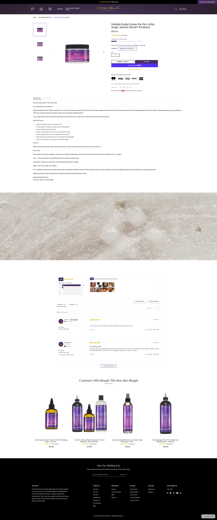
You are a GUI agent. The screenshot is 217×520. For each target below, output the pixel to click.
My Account (151, 489)
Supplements (96, 497)
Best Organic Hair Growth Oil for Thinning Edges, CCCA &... (51, 441)
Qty (112, 52)
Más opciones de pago (134, 69)
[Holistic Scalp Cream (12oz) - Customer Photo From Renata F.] (105, 284)
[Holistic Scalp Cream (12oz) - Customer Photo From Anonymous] (93, 284)
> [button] (108, 365)
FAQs (113, 494)
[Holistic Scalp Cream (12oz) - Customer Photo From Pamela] (93, 289)
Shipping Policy (134, 492)
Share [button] (93, 329)
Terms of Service (134, 500)
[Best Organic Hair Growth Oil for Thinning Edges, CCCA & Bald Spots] (51, 412)
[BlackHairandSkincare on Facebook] (167, 493)
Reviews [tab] (60, 304)
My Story (114, 497)
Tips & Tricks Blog (116, 492)
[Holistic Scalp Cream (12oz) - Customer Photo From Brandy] (99, 284)
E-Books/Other (97, 503)
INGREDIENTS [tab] (47, 98)
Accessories (96, 500)
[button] (103, 52)
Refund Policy (133, 489)
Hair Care (95, 492)
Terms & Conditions (135, 497)
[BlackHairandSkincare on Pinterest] (180, 493)
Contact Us (170, 489)
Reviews (114, 489)
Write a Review (154, 301)
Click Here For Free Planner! (207, 2)
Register (150, 492)
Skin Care (95, 494)
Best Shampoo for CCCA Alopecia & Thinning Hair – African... (166, 441)
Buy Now (146, 61)
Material (114, 48)
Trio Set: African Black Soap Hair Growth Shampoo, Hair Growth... (89, 441)
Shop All (95, 489)
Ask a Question (140, 301)
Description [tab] (37, 98)
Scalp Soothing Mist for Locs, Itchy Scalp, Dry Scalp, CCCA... (127, 441)
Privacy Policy (133, 494)
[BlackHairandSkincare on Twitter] (170, 493)
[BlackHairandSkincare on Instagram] (174, 493)
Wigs (94, 506)
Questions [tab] (72, 304)
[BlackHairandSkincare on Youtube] (177, 493)
